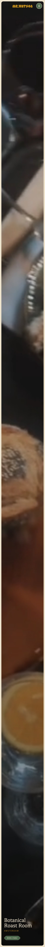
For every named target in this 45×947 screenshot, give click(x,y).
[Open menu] (39, 6)
